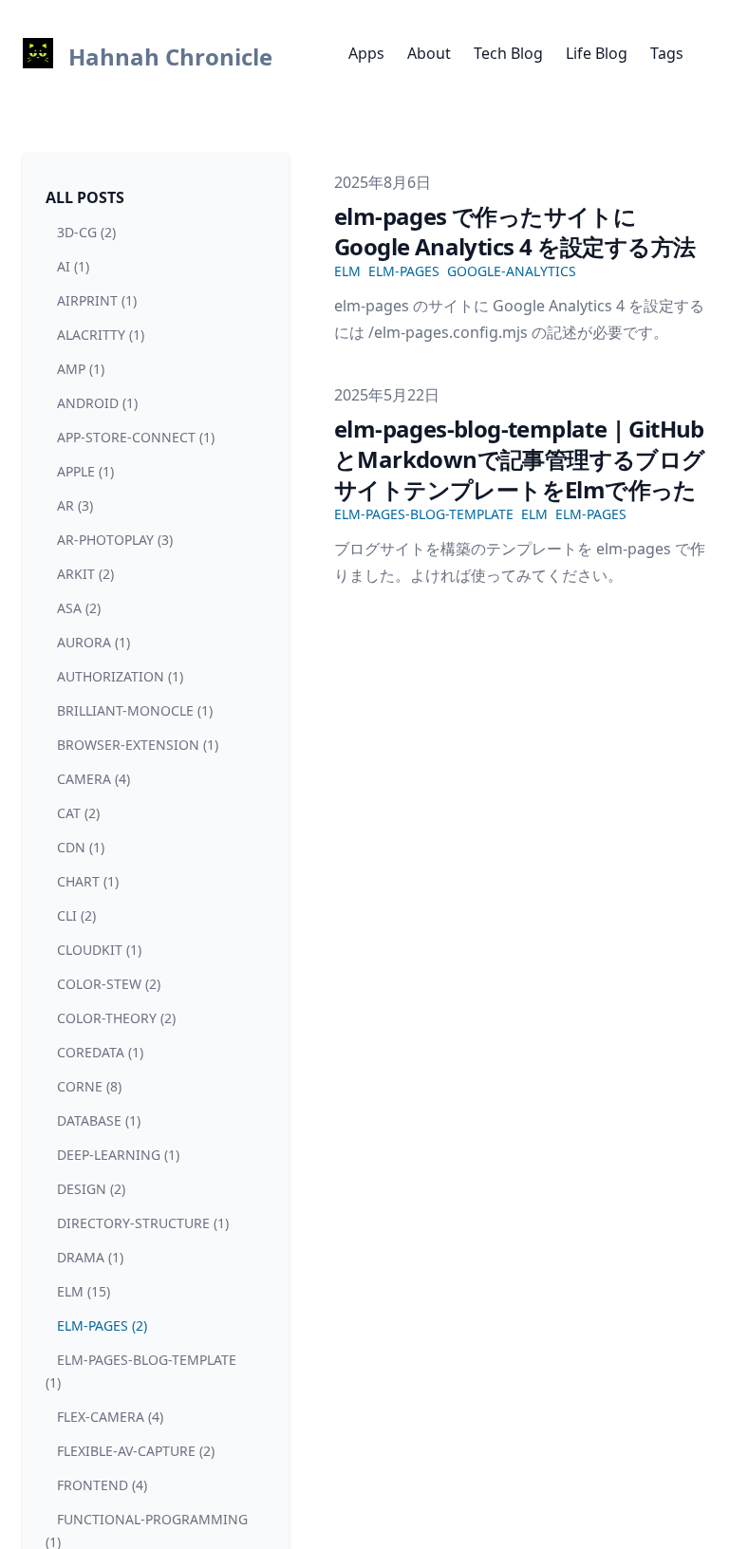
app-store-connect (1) (136, 437)
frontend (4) (102, 1485)
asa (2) (79, 608)
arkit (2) (85, 574)
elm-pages (403, 271)
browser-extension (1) (137, 745)
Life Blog (596, 53)
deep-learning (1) (118, 1155)
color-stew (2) (108, 984)
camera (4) (93, 779)
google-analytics (511, 271)
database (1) (98, 1120)
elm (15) (83, 1291)
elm (347, 271)
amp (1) (80, 369)
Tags (666, 53)
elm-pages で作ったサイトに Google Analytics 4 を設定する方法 (514, 231)
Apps (366, 53)
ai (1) (73, 266)
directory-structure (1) (143, 1223)
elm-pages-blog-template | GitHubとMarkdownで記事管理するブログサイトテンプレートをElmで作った (519, 459)
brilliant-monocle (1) (135, 710)
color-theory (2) (116, 1018)
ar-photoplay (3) (115, 540)
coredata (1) (100, 1052)
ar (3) (75, 505)
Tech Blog (508, 53)
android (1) (97, 403)
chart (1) (88, 881)
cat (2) (78, 813)
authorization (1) (120, 676)
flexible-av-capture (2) (136, 1451)
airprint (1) (97, 300)
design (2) (91, 1189)
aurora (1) (93, 642)
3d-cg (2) (86, 232)
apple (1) (85, 471)
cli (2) (76, 915)
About (429, 53)
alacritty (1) (100, 335)
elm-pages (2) (102, 1325)
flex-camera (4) (110, 1417)
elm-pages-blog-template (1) (141, 1371)
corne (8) (89, 1086)
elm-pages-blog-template (424, 514)
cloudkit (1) (99, 950)
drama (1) (90, 1257)
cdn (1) (80, 847)
